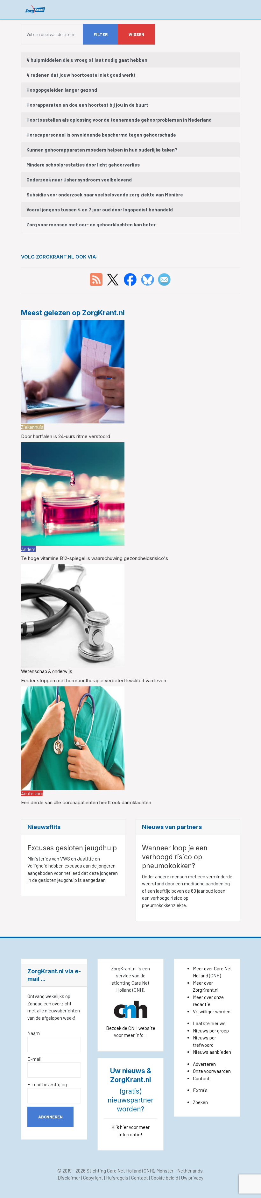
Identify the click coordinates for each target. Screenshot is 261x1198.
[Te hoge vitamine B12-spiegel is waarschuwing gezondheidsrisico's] (72, 493)
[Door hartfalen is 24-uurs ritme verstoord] (72, 371)
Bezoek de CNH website (130, 1028)
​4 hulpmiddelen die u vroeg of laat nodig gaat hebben (86, 60)
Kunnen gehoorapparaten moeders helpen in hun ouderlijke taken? (102, 149)
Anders (28, 549)
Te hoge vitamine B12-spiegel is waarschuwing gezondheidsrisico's (94, 558)
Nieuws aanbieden (212, 1052)
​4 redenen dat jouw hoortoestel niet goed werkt (81, 75)
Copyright (93, 1177)
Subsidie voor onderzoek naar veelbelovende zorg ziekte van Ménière (104, 194)
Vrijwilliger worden (211, 1011)
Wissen (136, 34)
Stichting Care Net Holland (114, 1170)
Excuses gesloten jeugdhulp (72, 848)
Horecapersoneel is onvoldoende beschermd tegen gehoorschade (101, 135)
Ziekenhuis (32, 427)
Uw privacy (192, 1177)
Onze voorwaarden (212, 1071)
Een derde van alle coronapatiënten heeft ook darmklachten (86, 802)
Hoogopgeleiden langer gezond (61, 90)
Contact (201, 1078)
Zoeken (200, 1102)
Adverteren (204, 1064)
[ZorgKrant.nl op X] (112, 279)
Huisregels (117, 1177)
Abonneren (50, 1116)
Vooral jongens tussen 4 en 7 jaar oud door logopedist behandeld (99, 209)
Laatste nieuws (209, 1023)
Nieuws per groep (211, 1030)
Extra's (200, 1090)
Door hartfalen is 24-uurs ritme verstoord (65, 436)
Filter (101, 34)
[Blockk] (35, 9)
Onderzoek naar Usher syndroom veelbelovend (79, 179)
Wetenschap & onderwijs (46, 671)
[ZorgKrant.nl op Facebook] (130, 279)
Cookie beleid (164, 1177)
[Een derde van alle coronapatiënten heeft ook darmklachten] (72, 737)
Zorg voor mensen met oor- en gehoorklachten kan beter (91, 224)
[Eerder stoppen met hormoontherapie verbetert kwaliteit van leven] (72, 615)
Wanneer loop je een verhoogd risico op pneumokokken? (175, 857)
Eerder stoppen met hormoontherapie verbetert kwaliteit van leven (93, 680)
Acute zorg (32, 793)
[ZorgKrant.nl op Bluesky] (148, 279)
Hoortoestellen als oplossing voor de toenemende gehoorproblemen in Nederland (119, 120)
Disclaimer (69, 1177)
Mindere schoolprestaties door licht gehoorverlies (83, 164)
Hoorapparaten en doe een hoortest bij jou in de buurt (87, 105)
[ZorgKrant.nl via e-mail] (164, 279)
